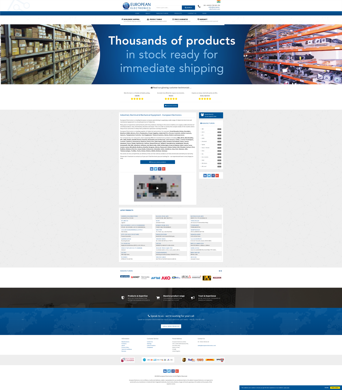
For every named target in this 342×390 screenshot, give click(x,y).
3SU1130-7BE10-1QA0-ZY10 (164, 248)
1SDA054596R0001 (161, 252)
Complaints (150, 347)
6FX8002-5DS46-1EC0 (162, 225)
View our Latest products (158, 162)
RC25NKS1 (124, 257)
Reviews (124, 351)
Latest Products (151, 345)
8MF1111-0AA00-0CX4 (197, 243)
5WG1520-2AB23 (161, 257)
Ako (203, 154)
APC (203, 135)
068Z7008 (159, 230)
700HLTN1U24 (195, 221)
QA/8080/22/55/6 (126, 239)
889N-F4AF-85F (195, 252)
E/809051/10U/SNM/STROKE (129, 216)
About (148, 13)
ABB (203, 129)
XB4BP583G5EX (195, 230)
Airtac (203, 151)
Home (137, 13)
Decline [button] (327, 387)
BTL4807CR (124, 221)
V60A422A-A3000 (195, 234)
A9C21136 (193, 257)
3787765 (158, 243)
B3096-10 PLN (195, 248)
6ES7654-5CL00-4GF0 (197, 216)
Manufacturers (162, 13)
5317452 (123, 252)
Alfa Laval (204, 166)
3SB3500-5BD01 (161, 239)
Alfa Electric (204, 163)
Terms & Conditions (127, 349)
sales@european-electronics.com (214, 8)
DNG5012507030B (161, 234)
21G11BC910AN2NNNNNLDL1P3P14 (131, 230)
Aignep (203, 144)
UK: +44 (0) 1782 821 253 (212, 5)
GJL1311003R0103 (196, 239)
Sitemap (149, 343)
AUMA (203, 138)
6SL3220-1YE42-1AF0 (162, 216)
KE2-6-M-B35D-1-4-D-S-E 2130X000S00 (133, 225)
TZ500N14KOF (195, 225)
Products (178, 13)
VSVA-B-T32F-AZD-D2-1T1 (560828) (131, 248)
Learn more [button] (286, 387)
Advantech (204, 141)
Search (189, 8)
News (204, 13)
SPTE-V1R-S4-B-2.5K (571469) (130, 234)
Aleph (203, 160)
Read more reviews (171, 105)
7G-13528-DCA (125, 243)
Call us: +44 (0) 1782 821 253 (171, 326)
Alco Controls (205, 157)
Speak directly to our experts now (210, 115)
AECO (203, 132)
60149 (158, 221)
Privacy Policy (125, 347)
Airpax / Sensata (205, 147)
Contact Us (192, 13)
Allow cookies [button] (335, 387)
